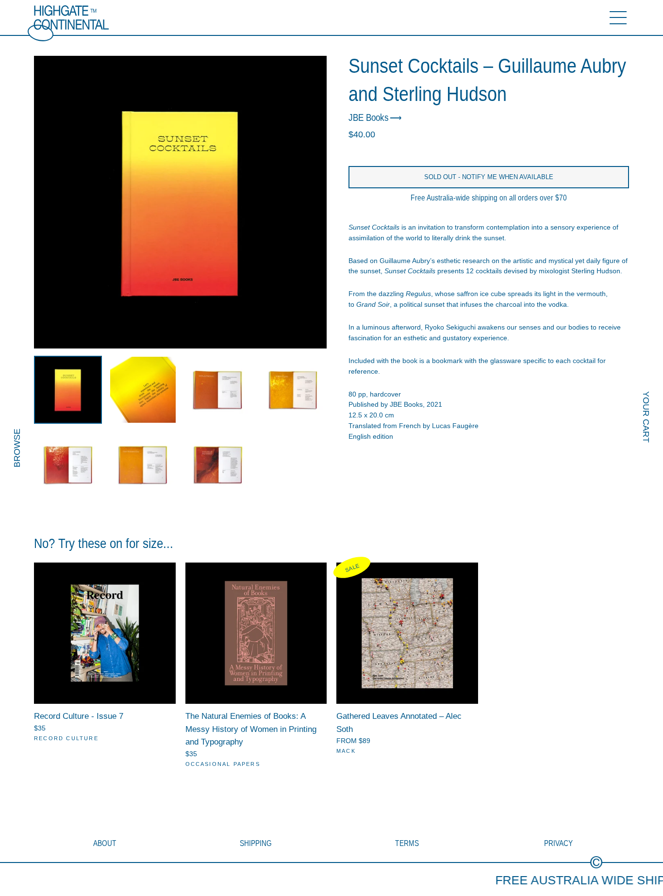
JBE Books (368, 117)
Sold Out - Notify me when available (488, 177)
